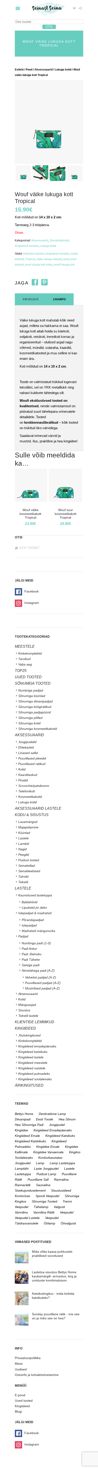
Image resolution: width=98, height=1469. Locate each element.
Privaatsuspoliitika (28, 1358)
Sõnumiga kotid (29, 723)
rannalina (61, 1179)
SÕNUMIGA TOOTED (33, 683)
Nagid (22, 849)
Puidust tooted (28, 860)
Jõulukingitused (59, 240)
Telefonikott (26, 791)
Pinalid (23, 780)
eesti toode (44, 1119)
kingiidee (21, 1130)
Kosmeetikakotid (30, 796)
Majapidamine (28, 827)
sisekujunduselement (30, 1190)
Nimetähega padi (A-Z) (38, 970)
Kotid (22, 769)
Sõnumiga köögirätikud (34, 707)
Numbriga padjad (30, 690)
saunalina (43, 1185)
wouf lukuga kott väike (38, 264)
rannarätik (23, 1185)
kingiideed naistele (57, 253)
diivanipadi (23, 1119)
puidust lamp (46, 1174)
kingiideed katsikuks (60, 1136)
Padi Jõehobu (31, 954)
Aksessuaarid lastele (38, 808)
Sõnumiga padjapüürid (34, 712)
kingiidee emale (47, 1146)
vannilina (21, 1212)
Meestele (25, 646)
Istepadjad (29, 925)
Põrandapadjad (33, 920)
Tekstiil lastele (28, 1016)
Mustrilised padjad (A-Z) (42, 988)
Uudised (21, 1369)
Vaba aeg (25, 664)
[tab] (30, 299)
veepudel (66, 1212)
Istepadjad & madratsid (35, 913)
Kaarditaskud (27, 775)
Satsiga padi (30, 965)
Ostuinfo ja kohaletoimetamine (37, 1375)
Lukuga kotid (63, 69)
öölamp (49, 1223)
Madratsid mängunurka (38, 931)
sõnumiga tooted (44, 1201)
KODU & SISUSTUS (32, 815)
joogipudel (57, 1125)
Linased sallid (28, 753)
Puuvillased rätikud (31, 764)
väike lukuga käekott (49, 259)
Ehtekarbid (26, 747)
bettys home (24, 1114)
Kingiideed (22, 1406)
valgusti (59, 1207)
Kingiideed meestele (32, 1063)
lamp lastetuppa (62, 1163)
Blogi (18, 1411)
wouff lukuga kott (64, 264)
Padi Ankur (29, 948)
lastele (69, 1168)
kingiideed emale (27, 1136)
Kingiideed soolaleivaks (35, 1079)
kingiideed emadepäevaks (53, 1130)
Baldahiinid (29, 902)
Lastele (23, 838)
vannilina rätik (43, 1212)
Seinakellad (26, 865)
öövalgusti (68, 1223)
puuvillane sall (38, 1179)
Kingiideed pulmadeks (34, 1073)
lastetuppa (23, 1174)
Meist (19, 1363)
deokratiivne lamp (52, 1114)
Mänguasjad (27, 1005)
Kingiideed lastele (31, 1057)
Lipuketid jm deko (34, 907)
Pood (29, 69)
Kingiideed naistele (27, 246)
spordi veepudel (47, 1196)
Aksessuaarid (43, 69)
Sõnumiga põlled (30, 718)
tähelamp (41, 1207)
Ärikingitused (29, 1085)
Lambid (23, 843)
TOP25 (20, 671)
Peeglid (23, 854)
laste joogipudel (46, 1168)
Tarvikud (24, 659)
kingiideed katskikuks (30, 1141)
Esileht (19, 69)
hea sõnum (67, 1119)
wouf (66, 259)
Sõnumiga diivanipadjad (35, 701)
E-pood (20, 1395)
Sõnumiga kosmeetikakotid (37, 729)
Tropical (30, 259)
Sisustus (24, 1010)
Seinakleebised (29, 871)
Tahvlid (23, 876)
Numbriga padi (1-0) (36, 943)
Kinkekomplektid (30, 653)
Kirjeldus (31, 299)
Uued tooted (24, 1400)
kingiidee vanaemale (48, 1152)
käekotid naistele (33, 253)
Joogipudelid (27, 742)
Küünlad (24, 833)
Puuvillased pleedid (32, 758)
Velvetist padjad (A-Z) (40, 977)
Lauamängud (27, 822)
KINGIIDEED (25, 1028)
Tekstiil (23, 882)
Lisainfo (59, 299)
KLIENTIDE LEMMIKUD (34, 1022)
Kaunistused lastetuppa (35, 895)
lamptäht (21, 1168)
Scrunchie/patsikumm (33, 786)
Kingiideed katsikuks (32, 1052)
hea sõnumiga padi (29, 1125)
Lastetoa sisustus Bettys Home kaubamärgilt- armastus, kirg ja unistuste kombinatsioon (54, 1276)
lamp (40, 1163)
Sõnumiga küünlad (31, 696)
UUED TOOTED (28, 677)
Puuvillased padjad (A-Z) (43, 983)
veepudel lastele (27, 1218)
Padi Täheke (31, 959)
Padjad (23, 936)
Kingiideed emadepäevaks (37, 1046)
